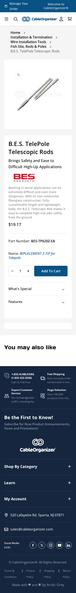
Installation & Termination (31, 37)
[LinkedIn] (68, 545)
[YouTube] (59, 545)
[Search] (15, 19)
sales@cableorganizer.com (31, 529)
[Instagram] (50, 545)
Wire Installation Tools (28, 42)
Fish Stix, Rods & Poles (28, 46)
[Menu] (6, 19)
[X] (41, 545)
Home (15, 32)
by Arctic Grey (53, 585)
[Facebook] (33, 545)
